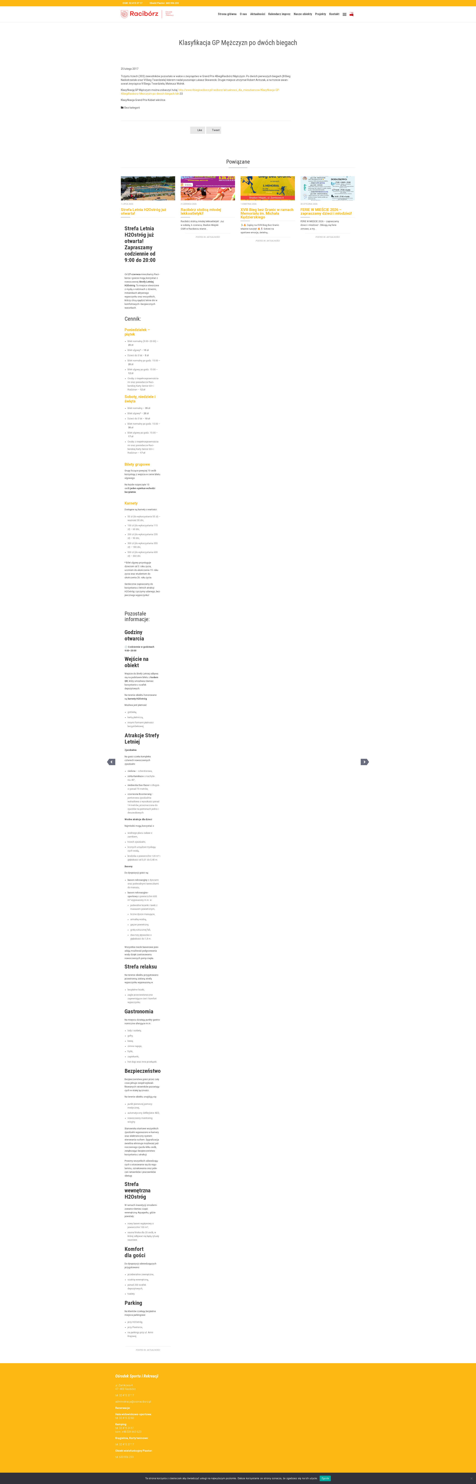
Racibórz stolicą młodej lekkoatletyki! (201, 211)
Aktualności (153, 1350)
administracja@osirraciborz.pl (133, 1401)
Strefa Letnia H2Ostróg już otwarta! (143, 211)
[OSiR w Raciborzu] (149, 14)
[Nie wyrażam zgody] (471, 1478)
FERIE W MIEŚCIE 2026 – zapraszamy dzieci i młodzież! (326, 211)
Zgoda (325, 1478)
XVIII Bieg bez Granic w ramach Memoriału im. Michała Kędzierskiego (267, 213)
